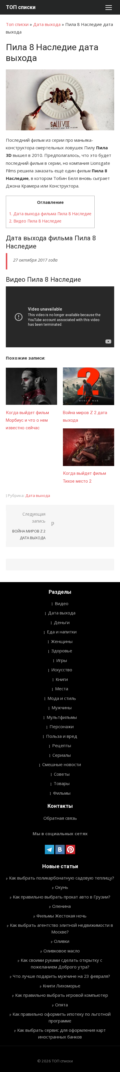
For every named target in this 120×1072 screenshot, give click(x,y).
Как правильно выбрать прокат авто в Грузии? (61, 897)
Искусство (61, 669)
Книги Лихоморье (61, 986)
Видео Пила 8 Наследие (35, 221)
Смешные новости (61, 764)
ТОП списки (21, 7)
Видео (61, 603)
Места (61, 688)
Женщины (62, 641)
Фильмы (61, 793)
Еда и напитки (62, 632)
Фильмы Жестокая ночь (61, 916)
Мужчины (62, 707)
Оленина (61, 906)
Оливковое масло (61, 951)
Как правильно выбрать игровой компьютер (61, 995)
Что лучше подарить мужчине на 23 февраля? (61, 976)
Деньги (62, 622)
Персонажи (62, 726)
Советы (62, 774)
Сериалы (61, 755)
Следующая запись (28, 525)
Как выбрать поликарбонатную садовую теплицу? (61, 878)
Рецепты (61, 745)
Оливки (61, 941)
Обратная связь (60, 818)
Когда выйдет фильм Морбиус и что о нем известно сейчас (27, 420)
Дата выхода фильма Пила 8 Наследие (50, 213)
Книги (62, 679)
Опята (61, 1005)
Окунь (61, 887)
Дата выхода (47, 24)
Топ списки (17, 24)
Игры (61, 660)
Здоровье (61, 651)
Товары (62, 783)
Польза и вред (61, 736)
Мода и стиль (61, 698)
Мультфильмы (62, 717)
